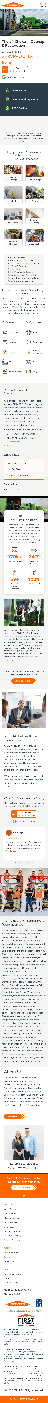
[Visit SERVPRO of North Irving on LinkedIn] (24, 1196)
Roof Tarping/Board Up (27, 278)
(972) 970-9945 (22, 681)
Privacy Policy (10, 1278)
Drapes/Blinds (25, 275)
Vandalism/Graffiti (16, 281)
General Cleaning (12, 1240)
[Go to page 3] (19, 862)
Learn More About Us (18, 463)
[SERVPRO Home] (13, 4)
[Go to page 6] (26, 862)
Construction (10, 1227)
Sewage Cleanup (15, 260)
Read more (11, 851)
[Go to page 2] (17, 862)
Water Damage (11, 1209)
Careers (7, 1257)
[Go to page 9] (32, 862)
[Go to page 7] (28, 862)
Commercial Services (17, 475)
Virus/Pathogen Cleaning (25, 263)
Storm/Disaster (11, 1222)
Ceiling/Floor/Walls (16, 272)
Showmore (8, 446)
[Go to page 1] (15, 862)
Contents (29, 281)
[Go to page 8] (30, 862)
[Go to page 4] (21, 862)
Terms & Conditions (12, 1274)
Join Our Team (14, 469)
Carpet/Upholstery (16, 269)
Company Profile (11, 1252)
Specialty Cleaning (12, 1236)
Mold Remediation (12, 1218)
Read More (13, 1116)
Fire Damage (10, 1213)
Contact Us (9, 1261)
